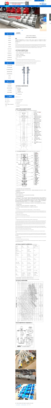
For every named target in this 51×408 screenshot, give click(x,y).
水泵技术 (10, 62)
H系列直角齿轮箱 (9, 57)
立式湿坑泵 (9, 38)
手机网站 (40, 0)
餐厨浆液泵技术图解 (9, 71)
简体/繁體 (38, 0)
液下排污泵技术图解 (9, 67)
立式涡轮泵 (9, 42)
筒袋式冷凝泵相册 (9, 92)
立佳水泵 (10, 33)
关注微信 (43, 0)
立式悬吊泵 (9, 46)
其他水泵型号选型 (9, 59)
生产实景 (10, 81)
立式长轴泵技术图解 (9, 65)
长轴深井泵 (9, 40)
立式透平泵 (9, 44)
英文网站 (35, 0)
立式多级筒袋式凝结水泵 (9, 69)
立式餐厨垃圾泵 (9, 55)
